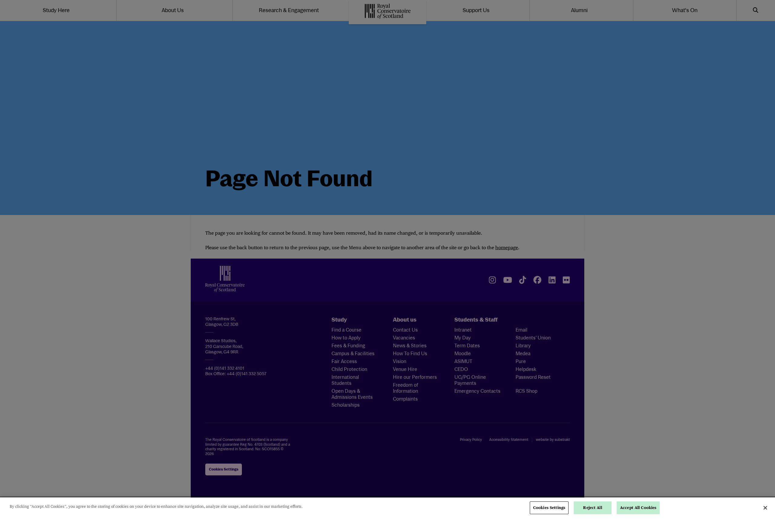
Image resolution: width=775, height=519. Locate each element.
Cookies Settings (549, 507)
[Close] (765, 507)
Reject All (592, 507)
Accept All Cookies (638, 507)
